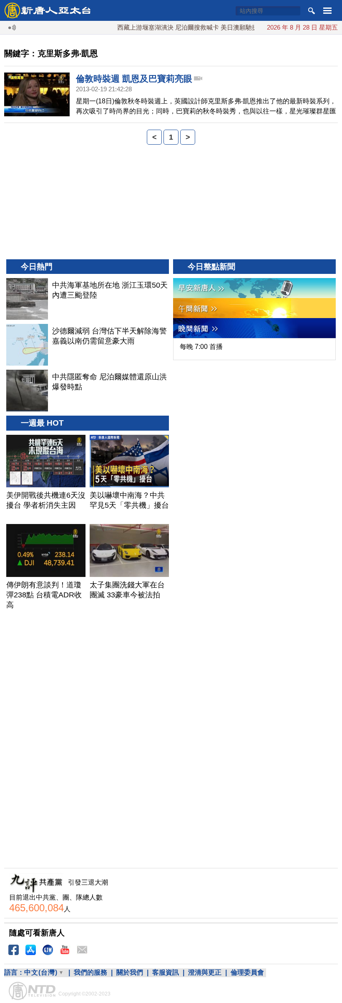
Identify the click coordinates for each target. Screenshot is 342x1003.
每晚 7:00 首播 (201, 346)
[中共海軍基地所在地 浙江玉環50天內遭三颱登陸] (27, 299)
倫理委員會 (247, 972)
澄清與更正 (204, 972)
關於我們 (129, 972)
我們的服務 (90, 972)
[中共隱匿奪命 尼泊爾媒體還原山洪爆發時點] (27, 390)
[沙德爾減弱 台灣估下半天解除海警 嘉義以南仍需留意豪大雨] (27, 345)
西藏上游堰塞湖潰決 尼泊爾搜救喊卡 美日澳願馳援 (177, 27)
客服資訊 (165, 972)
